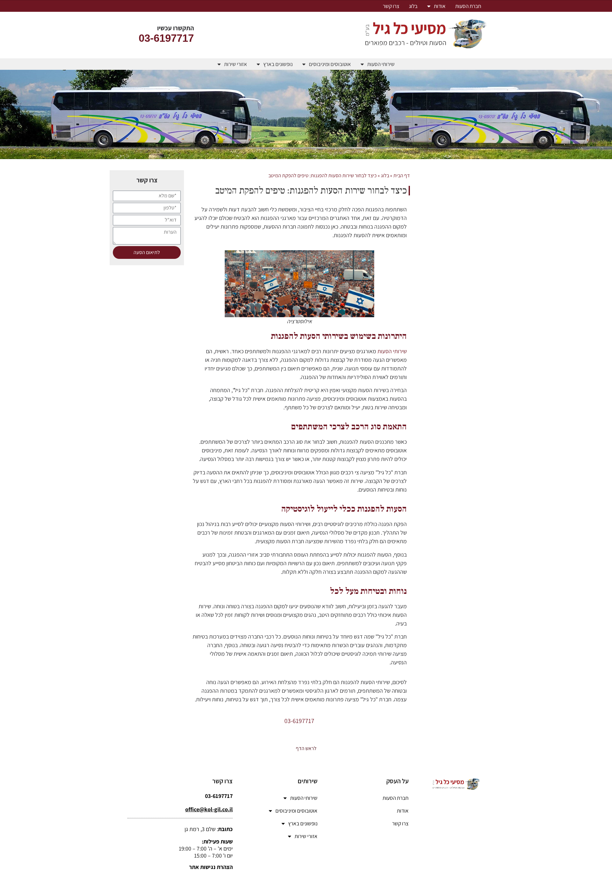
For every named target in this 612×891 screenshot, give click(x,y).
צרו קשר (391, 6)
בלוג (413, 6)
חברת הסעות (468, 6)
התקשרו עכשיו (175, 28)
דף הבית (401, 175)
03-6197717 (166, 38)
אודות (440, 6)
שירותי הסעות (381, 64)
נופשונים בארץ (278, 64)
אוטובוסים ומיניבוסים (330, 64)
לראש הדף (306, 748)
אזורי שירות (235, 64)
